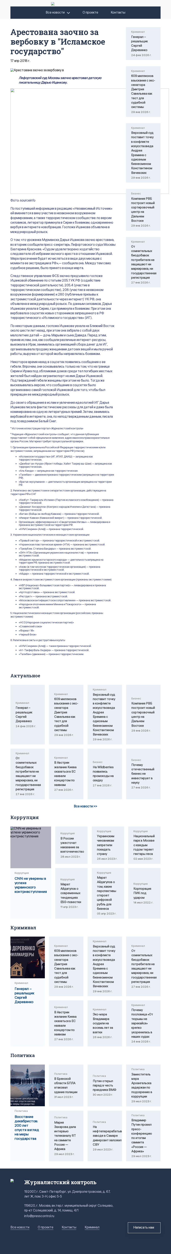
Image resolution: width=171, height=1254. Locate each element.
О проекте (90, 12)
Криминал (92, 1227)
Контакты (118, 12)
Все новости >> (85, 806)
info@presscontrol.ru (39, 1216)
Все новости (55, 12)
